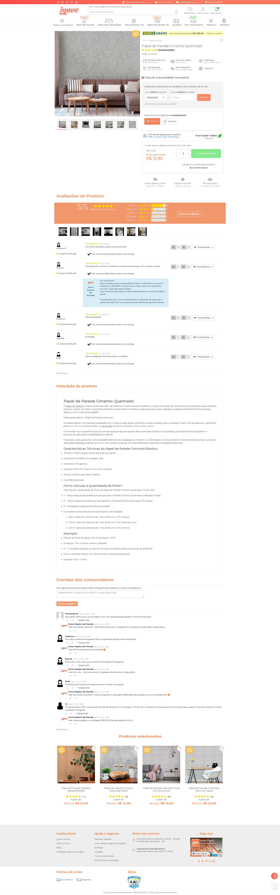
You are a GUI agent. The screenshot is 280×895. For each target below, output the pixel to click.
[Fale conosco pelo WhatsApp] (274, 876)
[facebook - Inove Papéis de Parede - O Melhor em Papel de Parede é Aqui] (202, 861)
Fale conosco (63, 843)
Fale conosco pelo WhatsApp (163, 137)
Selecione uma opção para (165, 115)
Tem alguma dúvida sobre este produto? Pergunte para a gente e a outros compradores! (98, 588)
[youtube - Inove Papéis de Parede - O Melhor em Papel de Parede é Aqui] (210, 861)
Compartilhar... (204, 247)
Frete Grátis (190, 2)
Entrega (98, 847)
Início (144, 40)
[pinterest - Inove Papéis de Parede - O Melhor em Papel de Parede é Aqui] (206, 861)
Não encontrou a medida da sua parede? (160, 104)
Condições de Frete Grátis (70, 852)
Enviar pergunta (67, 603)
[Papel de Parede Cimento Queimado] (97, 73)
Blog (58, 847)
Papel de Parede (154, 40)
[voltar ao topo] (274, 886)
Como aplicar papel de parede (110, 843)
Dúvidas (98, 852)
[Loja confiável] (134, 882)
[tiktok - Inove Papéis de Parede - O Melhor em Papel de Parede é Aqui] (213, 861)
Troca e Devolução (104, 856)
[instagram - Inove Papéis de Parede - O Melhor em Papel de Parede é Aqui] (199, 861)
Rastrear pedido (102, 839)
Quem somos (63, 839)
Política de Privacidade (106, 860)
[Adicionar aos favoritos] (221, 40)
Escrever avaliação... (190, 214)
